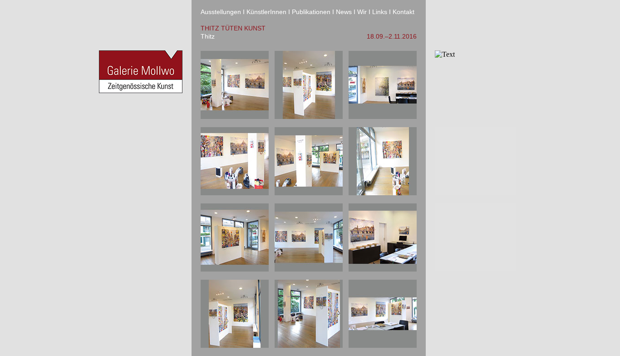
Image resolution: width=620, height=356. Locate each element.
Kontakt (403, 11)
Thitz (208, 36)
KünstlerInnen (266, 11)
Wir (362, 11)
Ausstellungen (221, 11)
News (344, 11)
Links (379, 11)
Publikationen (311, 11)
